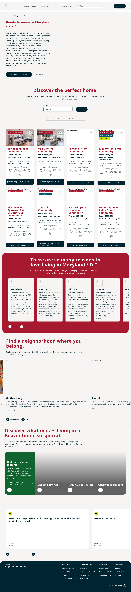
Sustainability (66, 571)
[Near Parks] (24, 170)
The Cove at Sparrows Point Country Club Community (17, 211)
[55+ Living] (81, 236)
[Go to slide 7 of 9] (18, 419)
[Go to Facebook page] (6, 567)
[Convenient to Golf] (50, 170)
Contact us (119, 6)
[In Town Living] (90, 170)
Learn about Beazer (65, 6)
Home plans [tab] (62, 119)
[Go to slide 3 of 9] (12, 419)
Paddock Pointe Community (78, 150)
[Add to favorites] (30, 132)
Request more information (19, 74)
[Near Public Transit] (55, 170)
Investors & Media (68, 568)
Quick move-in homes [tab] (76, 119)
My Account (119, 568)
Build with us (47, 6)
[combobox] (58, 109)
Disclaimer (39, 74)
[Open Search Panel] (78, 6)
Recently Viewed (120, 575)
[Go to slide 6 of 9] (17, 419)
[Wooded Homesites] (15, 170)
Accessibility (84, 575)
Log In (106, 6)
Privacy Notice (104, 568)
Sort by (45, 105)
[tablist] (65, 119)
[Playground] (50, 175)
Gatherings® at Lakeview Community (78, 210)
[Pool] (11, 170)
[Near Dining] (20, 175)
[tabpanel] (65, 186)
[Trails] (71, 170)
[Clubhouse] (20, 239)
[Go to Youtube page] (21, 567)
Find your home (30, 6)
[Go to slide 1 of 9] (10, 419)
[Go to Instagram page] (9, 567)
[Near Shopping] (29, 170)
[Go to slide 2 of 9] (11, 419)
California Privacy (105, 571)
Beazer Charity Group (69, 578)
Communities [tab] (51, 119)
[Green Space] (20, 170)
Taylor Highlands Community (18, 150)
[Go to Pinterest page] (25, 567)
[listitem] (47, 529)
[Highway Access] (59, 170)
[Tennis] (20, 234)
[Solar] (102, 172)
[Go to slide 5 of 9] (15, 419)
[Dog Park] (120, 232)
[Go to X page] (17, 567)
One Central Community (45, 150)
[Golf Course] (11, 234)
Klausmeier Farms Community (110, 150)
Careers (64, 575)
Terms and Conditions (88, 571)
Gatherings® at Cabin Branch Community (108, 210)
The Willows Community (45, 209)
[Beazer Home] (12, 6)
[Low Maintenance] (90, 232)
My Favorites (119, 571)
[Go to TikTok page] (13, 567)
